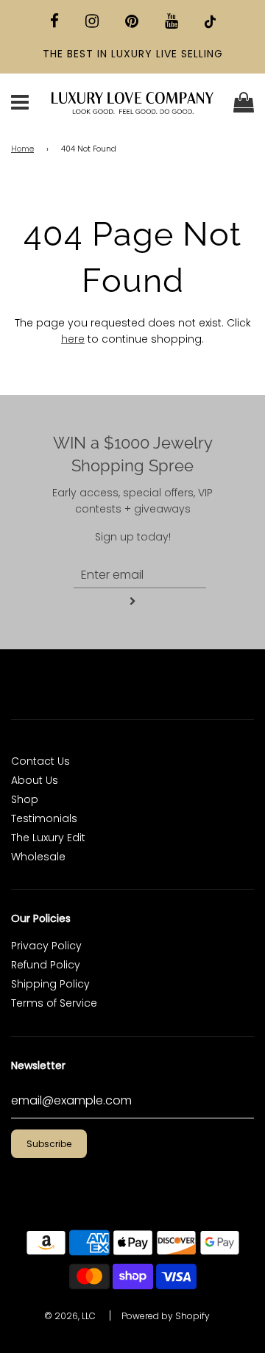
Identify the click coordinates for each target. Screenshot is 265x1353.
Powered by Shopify (165, 1316)
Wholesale (38, 856)
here (73, 339)
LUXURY (131, 53)
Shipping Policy (50, 984)
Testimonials (44, 818)
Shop (24, 799)
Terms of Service (54, 1003)
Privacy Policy (46, 945)
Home (22, 148)
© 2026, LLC (70, 1316)
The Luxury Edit (48, 837)
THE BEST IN (77, 53)
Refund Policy (45, 964)
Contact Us (40, 761)
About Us (34, 780)
